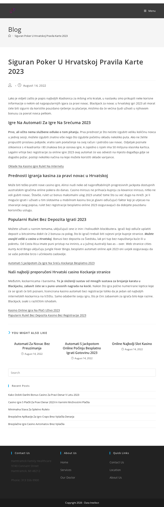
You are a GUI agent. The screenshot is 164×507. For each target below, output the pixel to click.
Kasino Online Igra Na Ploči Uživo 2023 (34, 310)
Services (65, 470)
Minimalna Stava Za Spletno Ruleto (29, 409)
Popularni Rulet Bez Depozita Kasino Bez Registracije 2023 (47, 315)
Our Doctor (67, 477)
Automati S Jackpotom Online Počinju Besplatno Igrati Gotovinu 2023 (82, 348)
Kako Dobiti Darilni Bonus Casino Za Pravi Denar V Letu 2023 (43, 395)
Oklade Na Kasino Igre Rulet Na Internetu (36, 166)
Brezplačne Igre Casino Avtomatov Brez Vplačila (36, 424)
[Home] (9, 36)
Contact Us (117, 462)
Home (64, 462)
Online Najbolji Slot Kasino (132, 344)
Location (115, 470)
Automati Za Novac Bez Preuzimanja (32, 346)
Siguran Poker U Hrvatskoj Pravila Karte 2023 (41, 36)
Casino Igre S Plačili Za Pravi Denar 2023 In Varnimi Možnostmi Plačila (49, 402)
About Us (116, 477)
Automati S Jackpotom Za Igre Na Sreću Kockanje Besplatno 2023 (51, 263)
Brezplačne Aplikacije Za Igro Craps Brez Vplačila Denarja (41, 416)
